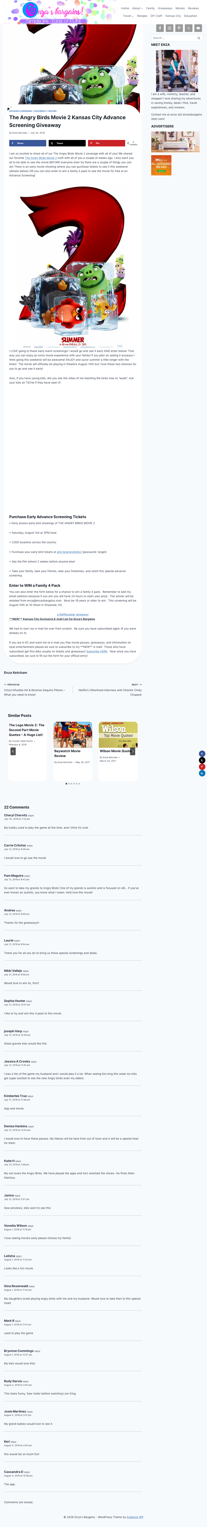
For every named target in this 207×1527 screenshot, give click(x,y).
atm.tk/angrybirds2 (69, 552)
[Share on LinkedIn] (202, 773)
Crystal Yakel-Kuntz (22, 741)
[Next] (132, 751)
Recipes (142, 15)
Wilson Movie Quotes (116, 751)
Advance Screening (20, 111)
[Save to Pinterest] (202, 767)
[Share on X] (202, 760)
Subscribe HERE (96, 651)
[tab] (66, 784)
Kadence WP (135, 1517)
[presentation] (72, 735)
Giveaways (165, 8)
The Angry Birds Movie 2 (41, 158)
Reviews (193, 8)
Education (190, 15)
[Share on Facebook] (202, 754)
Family (150, 8)
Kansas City (173, 15)
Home (125, 8)
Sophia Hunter (14, 1001)
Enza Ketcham (19, 133)
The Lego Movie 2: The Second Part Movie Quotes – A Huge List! (26, 730)
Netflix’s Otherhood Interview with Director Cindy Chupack (110, 689)
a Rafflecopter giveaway (72, 614)
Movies (180, 8)
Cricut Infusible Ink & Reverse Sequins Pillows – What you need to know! (34, 689)
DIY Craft (156, 15)
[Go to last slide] (13, 751)
